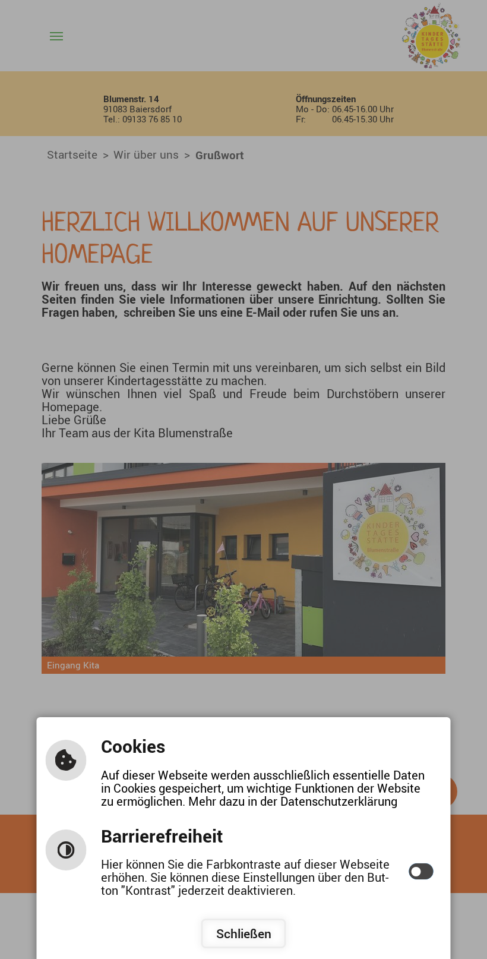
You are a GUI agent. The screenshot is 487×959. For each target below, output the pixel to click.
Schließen (243, 933)
